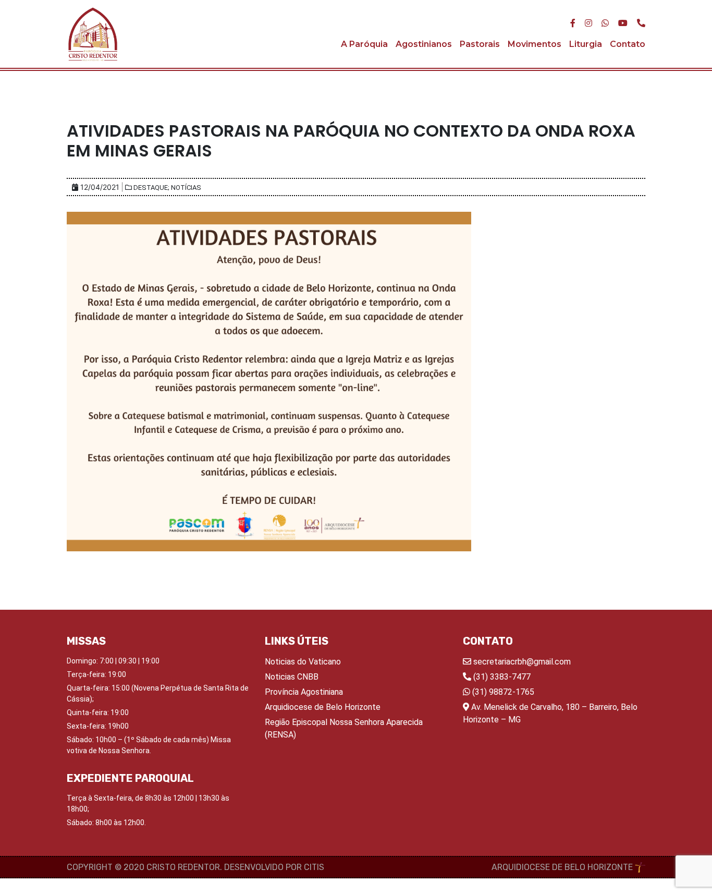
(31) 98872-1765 (502, 692)
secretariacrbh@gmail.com (521, 662)
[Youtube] (623, 23)
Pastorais (480, 44)
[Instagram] (588, 23)
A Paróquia (364, 44)
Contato (627, 44)
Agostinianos (424, 44)
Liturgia (585, 44)
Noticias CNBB (291, 677)
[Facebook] (572, 23)
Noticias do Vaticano (303, 662)
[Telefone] (641, 23)
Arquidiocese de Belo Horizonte (322, 707)
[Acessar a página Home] (93, 34)
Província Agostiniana (304, 692)
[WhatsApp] (605, 23)
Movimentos (534, 44)
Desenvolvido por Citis (274, 867)
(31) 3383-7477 (501, 677)
